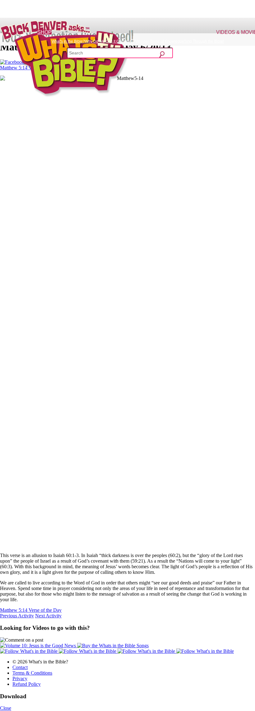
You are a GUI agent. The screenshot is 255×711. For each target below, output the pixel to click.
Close (5, 708)
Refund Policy (26, 684)
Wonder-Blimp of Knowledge (160, 41)
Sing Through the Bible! (204, 41)
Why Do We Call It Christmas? (110, 41)
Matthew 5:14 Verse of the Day (31, 610)
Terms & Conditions (32, 673)
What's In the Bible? (68, 41)
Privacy (19, 678)
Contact (20, 667)
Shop (44, 32)
